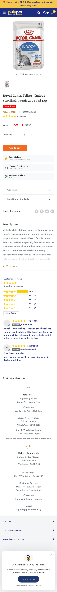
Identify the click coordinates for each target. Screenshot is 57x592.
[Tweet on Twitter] (47, 211)
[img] (19, 321)
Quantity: (7, 135)
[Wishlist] (48, 13)
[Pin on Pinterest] (42, 211)
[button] (10, 116)
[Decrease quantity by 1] (17, 135)
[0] (52, 12)
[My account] (44, 12)
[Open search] (38, 12)
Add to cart (15, 148)
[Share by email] (52, 211)
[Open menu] (4, 13)
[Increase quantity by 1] (32, 135)
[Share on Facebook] (36, 211)
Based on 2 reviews (13, 286)
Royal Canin (10, 112)
